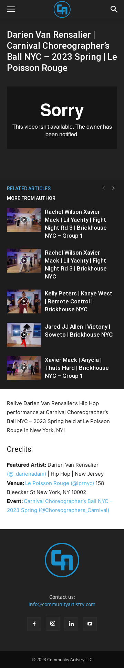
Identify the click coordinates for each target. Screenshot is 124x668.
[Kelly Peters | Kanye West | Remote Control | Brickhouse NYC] (24, 301)
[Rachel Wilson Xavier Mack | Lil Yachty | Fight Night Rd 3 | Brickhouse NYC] (24, 261)
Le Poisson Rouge (47, 483)
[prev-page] (103, 188)
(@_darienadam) (26, 473)
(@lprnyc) (82, 483)
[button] (11, 9)
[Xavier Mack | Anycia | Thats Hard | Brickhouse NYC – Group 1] (24, 368)
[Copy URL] (70, 163)
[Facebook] (34, 624)
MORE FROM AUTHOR (31, 198)
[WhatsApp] (54, 163)
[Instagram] (53, 624)
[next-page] (113, 188)
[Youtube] (90, 624)
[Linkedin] (71, 624)
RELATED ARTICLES (29, 188)
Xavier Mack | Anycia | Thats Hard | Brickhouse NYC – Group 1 (77, 367)
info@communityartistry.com (62, 604)
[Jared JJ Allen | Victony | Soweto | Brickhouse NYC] (24, 335)
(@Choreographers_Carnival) (74, 510)
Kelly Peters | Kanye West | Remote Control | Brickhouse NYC (78, 301)
